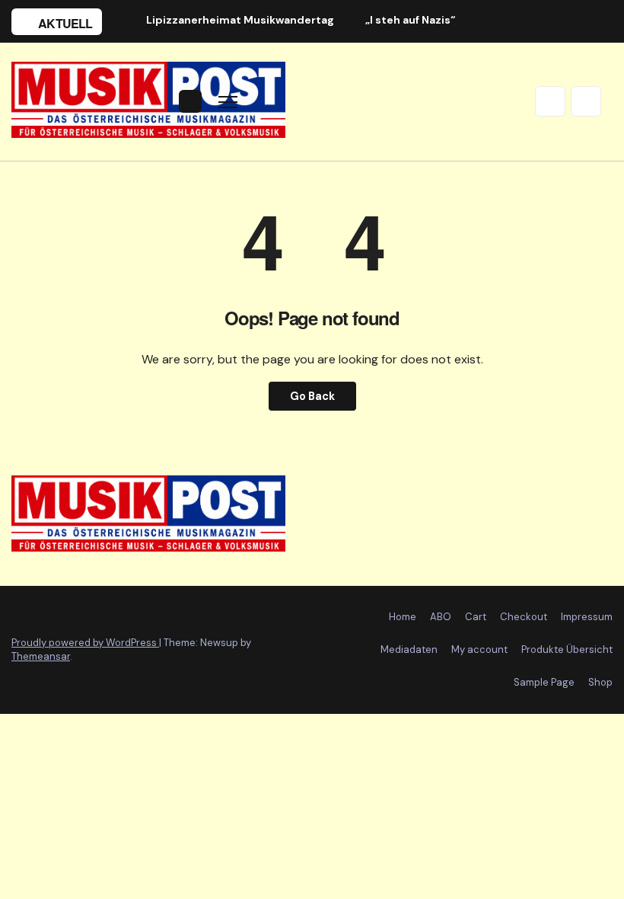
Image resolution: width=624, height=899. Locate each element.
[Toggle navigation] (228, 102)
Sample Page (544, 682)
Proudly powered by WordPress (85, 642)
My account (479, 649)
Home (402, 616)
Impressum (587, 616)
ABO (440, 616)
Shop (600, 682)
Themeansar (40, 656)
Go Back (312, 396)
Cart (475, 616)
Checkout (523, 616)
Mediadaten (409, 649)
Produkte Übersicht (567, 649)
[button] (550, 101)
